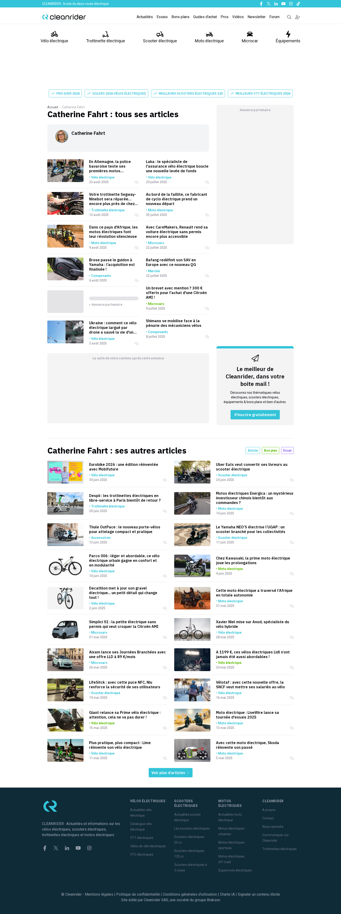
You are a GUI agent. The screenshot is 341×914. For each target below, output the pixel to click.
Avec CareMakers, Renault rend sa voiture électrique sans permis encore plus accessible (177, 232)
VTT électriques (141, 838)
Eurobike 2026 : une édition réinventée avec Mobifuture (123, 466)
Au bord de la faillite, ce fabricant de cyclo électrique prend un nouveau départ (176, 199)
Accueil (52, 107)
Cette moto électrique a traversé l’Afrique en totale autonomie (254, 592)
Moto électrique (209, 40)
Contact (268, 818)
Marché (154, 271)
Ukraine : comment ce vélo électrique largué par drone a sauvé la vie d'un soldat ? (113, 327)
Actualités (145, 17)
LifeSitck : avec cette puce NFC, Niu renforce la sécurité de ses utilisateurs (124, 684)
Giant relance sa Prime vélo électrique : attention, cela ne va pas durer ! (125, 714)
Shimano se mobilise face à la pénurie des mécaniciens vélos (173, 323)
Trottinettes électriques (279, 849)
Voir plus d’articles (168, 772)
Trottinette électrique (105, 40)
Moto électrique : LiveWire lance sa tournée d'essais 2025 (247, 714)
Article (253, 450)
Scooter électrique (160, 40)
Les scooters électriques (192, 828)
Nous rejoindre (272, 826)
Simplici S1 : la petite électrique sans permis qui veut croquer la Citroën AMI (123, 624)
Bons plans (180, 17)
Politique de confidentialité (138, 894)
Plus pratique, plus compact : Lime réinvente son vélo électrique (120, 745)
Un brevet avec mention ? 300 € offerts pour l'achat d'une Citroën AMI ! (176, 293)
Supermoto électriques (235, 870)
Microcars (156, 243)
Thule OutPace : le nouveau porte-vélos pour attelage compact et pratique (124, 529)
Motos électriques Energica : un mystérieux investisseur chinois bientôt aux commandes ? (254, 498)
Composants (101, 276)
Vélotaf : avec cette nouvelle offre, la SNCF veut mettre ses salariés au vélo (250, 684)
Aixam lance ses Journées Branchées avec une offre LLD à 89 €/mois (127, 654)
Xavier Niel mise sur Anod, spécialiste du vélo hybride (252, 624)
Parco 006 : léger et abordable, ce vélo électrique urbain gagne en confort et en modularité (124, 560)
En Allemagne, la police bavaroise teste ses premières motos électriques (110, 166)
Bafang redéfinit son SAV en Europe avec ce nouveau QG (171, 262)
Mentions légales (99, 894)
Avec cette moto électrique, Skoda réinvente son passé (247, 745)
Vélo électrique (54, 40)
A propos (269, 810)
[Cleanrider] (64, 17)
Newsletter (257, 17)
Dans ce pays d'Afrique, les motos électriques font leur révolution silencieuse (113, 232)
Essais (162, 17)
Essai (287, 450)
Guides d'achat (205, 17)
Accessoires (101, 538)
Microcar (250, 40)
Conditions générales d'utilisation (190, 894)
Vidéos (238, 17)
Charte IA (227, 894)
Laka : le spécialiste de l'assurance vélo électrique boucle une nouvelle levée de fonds (177, 166)
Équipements (288, 40)
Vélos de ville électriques (148, 846)
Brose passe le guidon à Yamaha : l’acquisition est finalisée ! (112, 265)
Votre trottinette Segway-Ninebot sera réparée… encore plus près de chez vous (112, 199)
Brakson (213, 900)
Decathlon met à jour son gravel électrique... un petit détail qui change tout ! (123, 593)
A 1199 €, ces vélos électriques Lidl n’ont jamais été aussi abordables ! (253, 654)
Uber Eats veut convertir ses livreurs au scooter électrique (251, 466)
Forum (274, 17)
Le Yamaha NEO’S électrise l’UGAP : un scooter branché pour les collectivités (250, 529)
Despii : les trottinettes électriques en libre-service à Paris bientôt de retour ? (125, 498)
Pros (224, 17)
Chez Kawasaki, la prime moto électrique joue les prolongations (253, 560)
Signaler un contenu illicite (259, 894)
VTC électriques (141, 854)
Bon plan (270, 450)
